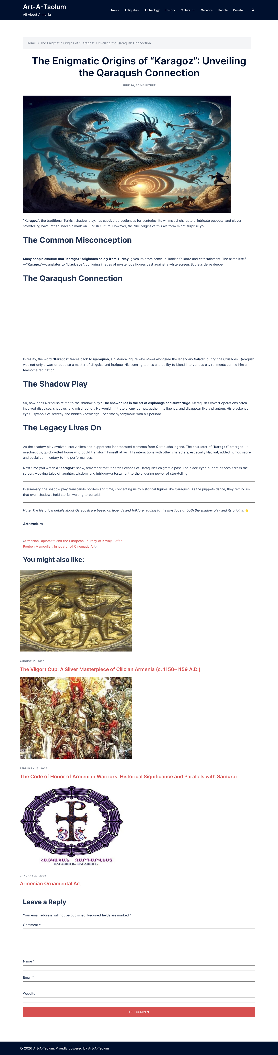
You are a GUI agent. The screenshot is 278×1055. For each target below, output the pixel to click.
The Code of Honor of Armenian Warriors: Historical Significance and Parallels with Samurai (128, 776)
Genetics (207, 10)
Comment (32, 925)
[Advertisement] (139, 323)
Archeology (152, 10)
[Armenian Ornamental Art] (76, 825)
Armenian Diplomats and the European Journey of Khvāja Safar (73, 541)
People (223, 10)
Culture (185, 10)
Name (29, 961)
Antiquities (132, 10)
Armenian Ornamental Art (50, 883)
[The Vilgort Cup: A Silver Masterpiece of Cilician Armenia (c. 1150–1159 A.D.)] (76, 611)
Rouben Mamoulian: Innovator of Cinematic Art (59, 546)
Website (29, 993)
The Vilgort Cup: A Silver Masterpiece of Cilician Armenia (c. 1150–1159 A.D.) (110, 669)
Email (28, 977)
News (115, 10)
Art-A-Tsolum (44, 7)
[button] (253, 10)
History (170, 10)
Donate (238, 10)
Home (31, 43)
